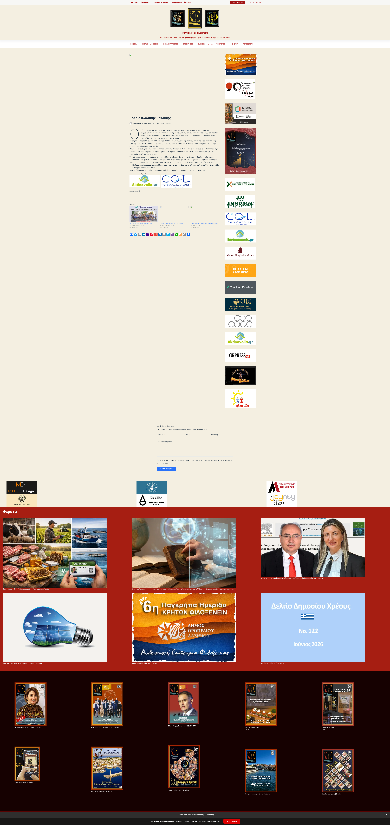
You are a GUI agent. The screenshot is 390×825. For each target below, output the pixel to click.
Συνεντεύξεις (221, 44)
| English (187, 2)
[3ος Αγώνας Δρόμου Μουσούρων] (143, 214)
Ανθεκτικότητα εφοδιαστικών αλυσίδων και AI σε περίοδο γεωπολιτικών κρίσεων (292, 578)
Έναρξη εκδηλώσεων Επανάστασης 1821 (204, 223)
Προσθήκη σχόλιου (165, 442)
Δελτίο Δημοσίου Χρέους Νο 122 (273, 663)
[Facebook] (250, 2)
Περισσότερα (248, 44)
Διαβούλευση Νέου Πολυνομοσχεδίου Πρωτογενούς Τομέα (26, 589)
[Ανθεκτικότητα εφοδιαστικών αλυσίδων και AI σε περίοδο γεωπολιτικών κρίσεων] (313, 547)
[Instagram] (256, 2)
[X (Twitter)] (253, 2)
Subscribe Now (232, 821)
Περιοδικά (133, 44)
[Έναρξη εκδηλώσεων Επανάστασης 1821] (205, 214)
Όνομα (161, 435)
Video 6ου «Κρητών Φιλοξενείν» (144, 663)
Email (187, 435)
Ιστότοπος (214, 435)
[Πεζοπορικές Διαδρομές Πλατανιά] (174, 214)
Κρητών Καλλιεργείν (170, 44)
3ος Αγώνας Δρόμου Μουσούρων (140, 223)
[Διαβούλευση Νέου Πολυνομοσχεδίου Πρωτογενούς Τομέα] (55, 553)
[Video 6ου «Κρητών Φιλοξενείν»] (184, 627)
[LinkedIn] (247, 2)
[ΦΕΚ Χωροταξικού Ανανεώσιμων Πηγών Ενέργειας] (55, 627)
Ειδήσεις (201, 44)
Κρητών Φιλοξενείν (150, 44)
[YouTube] (260, 2)
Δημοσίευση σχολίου (166, 469)
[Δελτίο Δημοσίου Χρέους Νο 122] (313, 627)
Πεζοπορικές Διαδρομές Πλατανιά (171, 223)
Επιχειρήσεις (188, 44)
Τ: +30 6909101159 (237, 2)
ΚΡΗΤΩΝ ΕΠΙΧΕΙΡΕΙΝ (195, 32)
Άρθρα (210, 44)
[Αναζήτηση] (260, 22)
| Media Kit (145, 2)
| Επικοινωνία (176, 2)
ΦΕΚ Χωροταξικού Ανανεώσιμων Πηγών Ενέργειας (23, 663)
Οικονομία (233, 44)
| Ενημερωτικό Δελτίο (160, 2)
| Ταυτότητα (134, 2)
